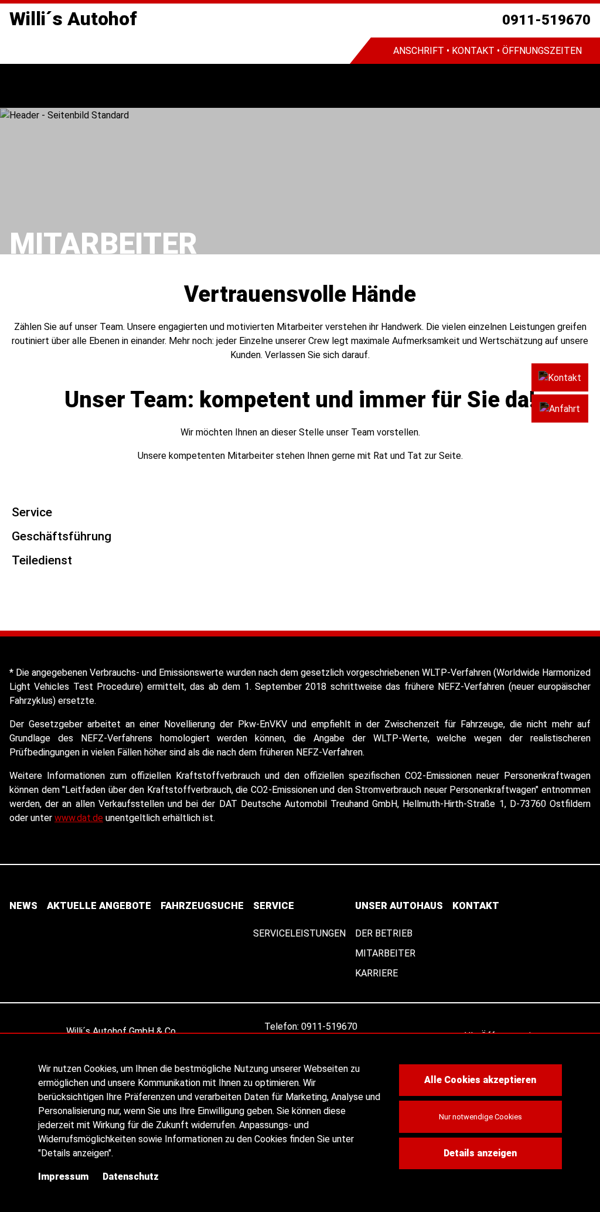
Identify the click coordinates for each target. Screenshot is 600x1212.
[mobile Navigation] (22, 86)
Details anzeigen (480, 1153)
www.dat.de (78, 817)
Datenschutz (131, 1176)
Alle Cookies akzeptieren (480, 1079)
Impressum (63, 1176)
